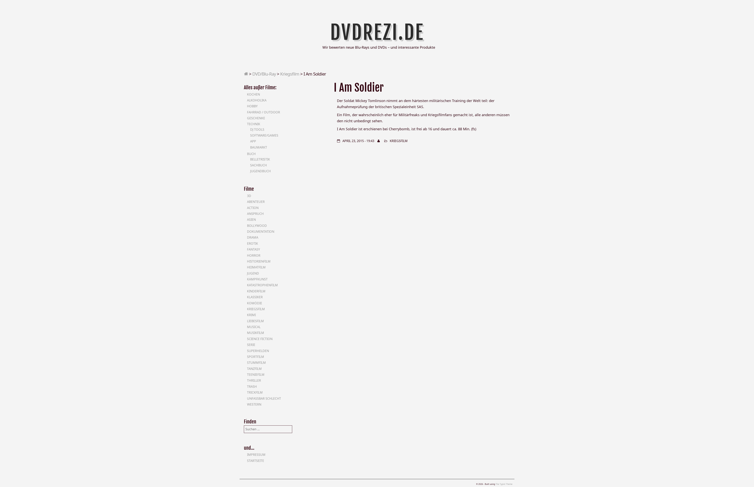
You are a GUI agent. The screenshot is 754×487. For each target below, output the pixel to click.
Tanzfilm (254, 369)
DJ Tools (257, 129)
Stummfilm (256, 362)
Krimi (251, 315)
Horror (253, 255)
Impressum (256, 454)
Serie (251, 345)
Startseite (255, 461)
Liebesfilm (255, 321)
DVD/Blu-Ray (264, 74)
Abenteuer (256, 202)
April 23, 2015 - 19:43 (358, 141)
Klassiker (255, 297)
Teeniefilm (255, 374)
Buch (251, 154)
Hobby (252, 106)
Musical (254, 327)
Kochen (253, 94)
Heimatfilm (256, 267)
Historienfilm (259, 261)
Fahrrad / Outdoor (263, 112)
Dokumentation (260, 231)
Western (254, 404)
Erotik (252, 243)
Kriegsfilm (289, 74)
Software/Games (264, 135)
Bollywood (257, 225)
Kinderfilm (256, 291)
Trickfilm (255, 392)
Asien (251, 219)
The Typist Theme (504, 484)
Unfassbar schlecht (264, 398)
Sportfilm (255, 357)
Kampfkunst (257, 279)
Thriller (254, 380)
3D (249, 196)
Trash (252, 386)
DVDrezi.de (377, 32)
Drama (252, 237)
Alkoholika (256, 100)
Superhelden (258, 351)
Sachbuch (258, 165)
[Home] (246, 74)
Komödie (254, 303)
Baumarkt (258, 147)
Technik (253, 124)
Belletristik (260, 159)
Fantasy (253, 249)
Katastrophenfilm (262, 285)
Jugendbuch (260, 171)
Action (253, 208)
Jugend (253, 273)
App (253, 141)
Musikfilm (255, 333)
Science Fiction (260, 339)
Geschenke (256, 118)
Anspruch (255, 214)
